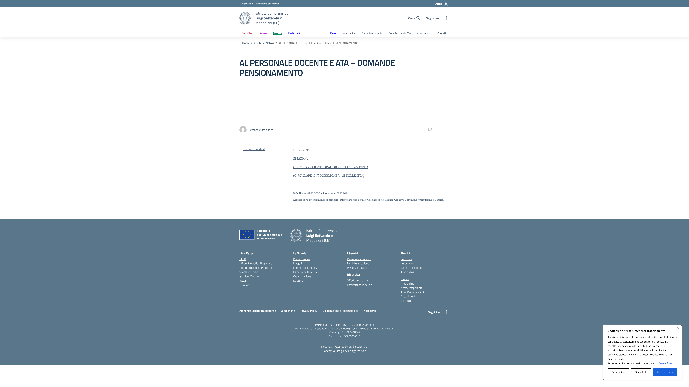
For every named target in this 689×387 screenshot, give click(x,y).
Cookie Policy (665, 363)
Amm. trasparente (372, 33)
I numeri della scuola (305, 268)
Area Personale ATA (400, 33)
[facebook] (446, 18)
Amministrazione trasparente (257, 311)
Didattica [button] (294, 33)
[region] (642, 352)
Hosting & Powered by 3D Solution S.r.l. (344, 346)
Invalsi (243, 280)
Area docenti (424, 33)
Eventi (333, 33)
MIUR (242, 259)
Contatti (442, 33)
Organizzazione (302, 276)
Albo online (349, 33)
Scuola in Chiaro (248, 272)
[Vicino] (678, 328)
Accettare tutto (665, 372)
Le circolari (407, 263)
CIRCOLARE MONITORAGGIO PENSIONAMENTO (330, 167)
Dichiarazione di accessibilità (340, 311)
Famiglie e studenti (358, 263)
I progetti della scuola (359, 285)
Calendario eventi (411, 268)
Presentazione (301, 259)
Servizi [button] (262, 33)
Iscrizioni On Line (249, 276)
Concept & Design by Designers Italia (345, 351)
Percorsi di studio (357, 268)
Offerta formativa (357, 280)
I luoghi (297, 263)
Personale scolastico (359, 259)
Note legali (370, 311)
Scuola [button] (247, 33)
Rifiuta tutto (641, 372)
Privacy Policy (308, 311)
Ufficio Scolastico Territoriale (256, 268)
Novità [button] (277, 33)
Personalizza (618, 372)
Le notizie (406, 259)
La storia (298, 280)
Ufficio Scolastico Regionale (255, 263)
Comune (244, 285)
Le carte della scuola (305, 272)
